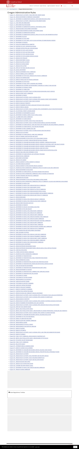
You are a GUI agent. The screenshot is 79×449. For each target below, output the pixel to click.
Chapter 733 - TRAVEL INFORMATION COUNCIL (20, 259)
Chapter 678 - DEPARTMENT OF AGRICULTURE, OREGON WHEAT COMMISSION (26, 242)
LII (7, 9)
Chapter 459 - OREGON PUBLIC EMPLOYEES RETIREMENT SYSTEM (24, 152)
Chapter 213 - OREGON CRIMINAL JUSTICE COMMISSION (22, 73)
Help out (57, 5)
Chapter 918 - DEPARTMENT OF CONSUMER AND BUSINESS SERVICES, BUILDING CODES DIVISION (31, 350)
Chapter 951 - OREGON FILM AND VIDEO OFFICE (20, 361)
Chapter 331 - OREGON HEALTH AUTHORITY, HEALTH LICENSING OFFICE (25, 97)
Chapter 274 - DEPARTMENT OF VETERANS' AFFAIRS (21, 87)
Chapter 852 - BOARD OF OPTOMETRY (18, 330)
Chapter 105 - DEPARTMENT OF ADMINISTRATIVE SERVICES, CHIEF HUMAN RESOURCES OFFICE (30, 19)
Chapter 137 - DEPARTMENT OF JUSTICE (18, 36)
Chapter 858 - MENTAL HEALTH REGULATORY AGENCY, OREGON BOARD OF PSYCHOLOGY (29, 338)
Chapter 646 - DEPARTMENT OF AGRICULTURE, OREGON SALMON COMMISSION (27, 218)
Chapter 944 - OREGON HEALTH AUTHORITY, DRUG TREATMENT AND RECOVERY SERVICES (29, 355)
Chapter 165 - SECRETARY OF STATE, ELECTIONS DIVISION (22, 52)
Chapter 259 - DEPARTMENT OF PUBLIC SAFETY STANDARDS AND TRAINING (26, 83)
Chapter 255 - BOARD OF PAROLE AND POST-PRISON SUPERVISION (24, 79)
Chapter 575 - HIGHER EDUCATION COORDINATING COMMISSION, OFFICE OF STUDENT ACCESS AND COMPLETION (34, 167)
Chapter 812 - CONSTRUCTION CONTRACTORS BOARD (21, 291)
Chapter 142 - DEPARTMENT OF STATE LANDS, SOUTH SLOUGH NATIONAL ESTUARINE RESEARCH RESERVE (32, 40)
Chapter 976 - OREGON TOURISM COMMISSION (20, 369)
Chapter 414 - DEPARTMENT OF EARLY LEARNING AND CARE (22, 128)
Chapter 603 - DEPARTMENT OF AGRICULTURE (20, 183)
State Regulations (13, 9)
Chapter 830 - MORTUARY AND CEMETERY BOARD (20, 306)
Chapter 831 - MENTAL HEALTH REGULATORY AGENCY (21, 308)
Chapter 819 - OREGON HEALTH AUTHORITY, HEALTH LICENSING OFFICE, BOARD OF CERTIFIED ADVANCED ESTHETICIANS (36, 301)
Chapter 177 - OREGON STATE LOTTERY (18, 66)
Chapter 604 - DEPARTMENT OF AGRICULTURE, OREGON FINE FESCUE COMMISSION (28, 185)
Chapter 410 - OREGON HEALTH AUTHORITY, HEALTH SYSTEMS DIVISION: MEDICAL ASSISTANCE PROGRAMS (33, 122)
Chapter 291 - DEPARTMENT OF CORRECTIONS (20, 89)
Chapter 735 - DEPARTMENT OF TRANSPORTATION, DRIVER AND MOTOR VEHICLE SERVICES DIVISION (31, 263)
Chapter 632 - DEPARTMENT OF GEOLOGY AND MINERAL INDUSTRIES (24, 207)
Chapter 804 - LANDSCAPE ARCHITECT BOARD (19, 281)
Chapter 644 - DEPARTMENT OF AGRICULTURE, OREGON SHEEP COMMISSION (26, 214)
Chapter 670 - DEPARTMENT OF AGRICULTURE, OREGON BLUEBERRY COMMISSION (27, 240)
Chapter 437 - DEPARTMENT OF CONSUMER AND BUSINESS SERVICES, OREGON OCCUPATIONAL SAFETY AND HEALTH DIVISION (37, 144)
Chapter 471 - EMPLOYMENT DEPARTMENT (19, 158)
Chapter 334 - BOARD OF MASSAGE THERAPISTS (20, 103)
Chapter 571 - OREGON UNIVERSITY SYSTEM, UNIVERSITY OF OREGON (25, 162)
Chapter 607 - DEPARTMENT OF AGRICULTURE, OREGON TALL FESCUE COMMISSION (28, 189)
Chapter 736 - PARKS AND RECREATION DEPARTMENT (21, 265)
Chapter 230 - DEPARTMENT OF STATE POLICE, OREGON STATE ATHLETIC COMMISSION (28, 75)
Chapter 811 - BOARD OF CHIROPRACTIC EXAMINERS (21, 289)
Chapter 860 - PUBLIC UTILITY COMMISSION (19, 342)
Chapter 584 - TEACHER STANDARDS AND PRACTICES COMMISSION (24, 175)
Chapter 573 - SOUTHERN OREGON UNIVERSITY (20, 163)
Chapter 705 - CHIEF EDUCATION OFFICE (18, 250)
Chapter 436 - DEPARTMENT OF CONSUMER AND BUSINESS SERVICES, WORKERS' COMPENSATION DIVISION (33, 142)
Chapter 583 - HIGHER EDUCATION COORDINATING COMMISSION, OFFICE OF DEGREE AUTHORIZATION (32, 173)
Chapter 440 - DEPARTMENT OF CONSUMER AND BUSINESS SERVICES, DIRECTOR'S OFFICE (29, 148)
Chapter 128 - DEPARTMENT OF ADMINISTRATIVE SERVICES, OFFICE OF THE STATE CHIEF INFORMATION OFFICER (34, 34)
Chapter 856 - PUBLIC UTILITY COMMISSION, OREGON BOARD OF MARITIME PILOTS (27, 336)
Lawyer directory (43, 5)
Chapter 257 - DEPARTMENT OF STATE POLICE (19, 81)
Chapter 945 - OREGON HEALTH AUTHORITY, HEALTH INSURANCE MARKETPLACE (27, 357)
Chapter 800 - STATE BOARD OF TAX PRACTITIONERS (21, 277)
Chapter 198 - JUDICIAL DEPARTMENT (18, 69)
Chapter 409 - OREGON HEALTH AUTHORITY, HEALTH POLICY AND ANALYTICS (26, 120)
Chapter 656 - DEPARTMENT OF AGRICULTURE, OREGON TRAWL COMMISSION (26, 224)
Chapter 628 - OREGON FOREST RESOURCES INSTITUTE (21, 203)
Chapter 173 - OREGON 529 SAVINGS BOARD (19, 64)
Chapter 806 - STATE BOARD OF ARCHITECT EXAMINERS (21, 283)
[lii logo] (11, 5)
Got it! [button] (75, 446)
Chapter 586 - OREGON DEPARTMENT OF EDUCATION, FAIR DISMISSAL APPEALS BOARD (28, 179)
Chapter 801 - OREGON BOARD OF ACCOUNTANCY (20, 279)
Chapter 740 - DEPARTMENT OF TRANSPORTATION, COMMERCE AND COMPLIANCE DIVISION (29, 271)
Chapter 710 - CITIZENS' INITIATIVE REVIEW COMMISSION (22, 252)
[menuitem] (31, 5)
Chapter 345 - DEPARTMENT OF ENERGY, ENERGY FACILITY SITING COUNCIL (26, 115)
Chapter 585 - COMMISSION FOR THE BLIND (19, 177)
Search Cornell (70, 2)
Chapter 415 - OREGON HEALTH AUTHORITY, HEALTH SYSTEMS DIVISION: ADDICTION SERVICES (30, 130)
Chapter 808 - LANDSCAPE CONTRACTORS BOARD (20, 285)
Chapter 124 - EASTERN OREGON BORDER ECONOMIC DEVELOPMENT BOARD (26, 30)
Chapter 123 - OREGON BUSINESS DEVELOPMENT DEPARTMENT (23, 28)
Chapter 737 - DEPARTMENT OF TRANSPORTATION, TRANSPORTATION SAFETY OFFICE (28, 267)
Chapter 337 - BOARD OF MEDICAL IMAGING (19, 107)
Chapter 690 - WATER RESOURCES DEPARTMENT (20, 244)
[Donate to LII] (61, 6)
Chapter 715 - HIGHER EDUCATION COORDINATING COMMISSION (24, 254)
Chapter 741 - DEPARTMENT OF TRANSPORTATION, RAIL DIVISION (24, 273)
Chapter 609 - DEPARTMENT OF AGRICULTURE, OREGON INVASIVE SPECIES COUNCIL (28, 191)
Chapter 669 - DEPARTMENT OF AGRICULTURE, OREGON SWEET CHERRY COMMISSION (28, 238)
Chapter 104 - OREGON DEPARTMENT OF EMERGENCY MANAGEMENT (25, 17)
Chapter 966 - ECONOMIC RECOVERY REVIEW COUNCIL (21, 365)
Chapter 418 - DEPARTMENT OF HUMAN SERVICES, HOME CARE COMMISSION (26, 134)
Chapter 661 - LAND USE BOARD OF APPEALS (19, 232)
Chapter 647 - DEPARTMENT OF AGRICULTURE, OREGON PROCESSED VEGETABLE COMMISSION (30, 220)
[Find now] (72, 6)
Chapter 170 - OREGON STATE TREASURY (18, 58)
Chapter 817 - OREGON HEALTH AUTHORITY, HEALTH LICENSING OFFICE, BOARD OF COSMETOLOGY (31, 297)
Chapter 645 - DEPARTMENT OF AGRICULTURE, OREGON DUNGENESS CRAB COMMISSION (29, 216)
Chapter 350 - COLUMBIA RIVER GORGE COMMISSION (21, 116)
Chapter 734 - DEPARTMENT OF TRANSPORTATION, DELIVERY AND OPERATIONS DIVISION (29, 261)
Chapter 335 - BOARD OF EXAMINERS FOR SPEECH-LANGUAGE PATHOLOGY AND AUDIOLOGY (30, 105)
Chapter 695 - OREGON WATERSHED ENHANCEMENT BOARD (23, 246)
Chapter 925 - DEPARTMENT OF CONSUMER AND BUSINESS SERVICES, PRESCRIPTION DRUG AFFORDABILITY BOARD (34, 352)
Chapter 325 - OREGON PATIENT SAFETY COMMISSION (21, 93)
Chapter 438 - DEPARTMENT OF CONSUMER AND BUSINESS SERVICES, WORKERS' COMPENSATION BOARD (32, 146)
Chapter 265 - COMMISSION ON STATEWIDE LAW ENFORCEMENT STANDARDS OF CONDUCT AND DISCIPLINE (33, 85)
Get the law (36, 5)
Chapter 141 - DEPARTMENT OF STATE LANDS (19, 38)
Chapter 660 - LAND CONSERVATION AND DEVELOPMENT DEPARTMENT (25, 230)
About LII (31, 5)
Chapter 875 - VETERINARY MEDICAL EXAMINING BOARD (22, 346)
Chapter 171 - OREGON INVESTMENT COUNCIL (20, 60)
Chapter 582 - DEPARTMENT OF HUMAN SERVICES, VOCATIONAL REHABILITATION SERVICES (29, 171)
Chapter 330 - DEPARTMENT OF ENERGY (18, 95)
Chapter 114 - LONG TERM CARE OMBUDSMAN (20, 22)
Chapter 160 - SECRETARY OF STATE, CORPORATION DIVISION (23, 46)
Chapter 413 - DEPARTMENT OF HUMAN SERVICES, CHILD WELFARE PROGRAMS (27, 126)
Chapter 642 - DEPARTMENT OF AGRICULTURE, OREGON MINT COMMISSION (26, 210)
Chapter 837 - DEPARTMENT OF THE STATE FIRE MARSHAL (22, 316)
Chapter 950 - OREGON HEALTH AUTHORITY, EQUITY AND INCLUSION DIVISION (27, 359)
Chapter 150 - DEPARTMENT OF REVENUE (19, 42)
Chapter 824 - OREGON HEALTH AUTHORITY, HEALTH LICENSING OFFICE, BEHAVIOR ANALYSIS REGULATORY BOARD (34, 304)
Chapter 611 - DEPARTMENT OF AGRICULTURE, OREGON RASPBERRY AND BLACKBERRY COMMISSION (31, 193)
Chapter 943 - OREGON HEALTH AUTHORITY (19, 353)
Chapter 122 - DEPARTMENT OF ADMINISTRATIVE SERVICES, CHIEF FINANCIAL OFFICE (28, 26)
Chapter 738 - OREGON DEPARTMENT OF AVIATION (21, 269)
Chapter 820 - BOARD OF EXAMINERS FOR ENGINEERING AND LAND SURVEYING (27, 303)
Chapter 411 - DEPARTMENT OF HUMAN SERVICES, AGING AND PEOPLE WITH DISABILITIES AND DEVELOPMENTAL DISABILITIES (37, 124)
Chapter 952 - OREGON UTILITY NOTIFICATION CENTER (21, 363)
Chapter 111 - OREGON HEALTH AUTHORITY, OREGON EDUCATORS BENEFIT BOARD (28, 20)
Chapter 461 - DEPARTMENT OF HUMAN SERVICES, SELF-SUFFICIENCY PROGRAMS (27, 154)
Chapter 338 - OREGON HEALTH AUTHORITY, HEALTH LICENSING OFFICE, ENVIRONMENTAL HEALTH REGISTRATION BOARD (36, 109)
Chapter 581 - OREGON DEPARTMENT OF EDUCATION (21, 169)
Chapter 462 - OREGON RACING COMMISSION (19, 156)
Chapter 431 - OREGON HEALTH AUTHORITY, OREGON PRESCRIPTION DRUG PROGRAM (28, 140)
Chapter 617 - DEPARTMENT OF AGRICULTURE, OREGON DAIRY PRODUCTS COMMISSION (29, 195)
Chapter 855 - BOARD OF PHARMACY (17, 334)
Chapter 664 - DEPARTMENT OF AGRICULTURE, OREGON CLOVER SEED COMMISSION (28, 234)
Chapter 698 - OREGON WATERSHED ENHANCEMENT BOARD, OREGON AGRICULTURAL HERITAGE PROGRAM (33, 248)
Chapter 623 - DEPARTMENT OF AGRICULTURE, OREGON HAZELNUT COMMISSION (27, 199)
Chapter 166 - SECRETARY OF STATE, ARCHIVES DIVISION (22, 54)
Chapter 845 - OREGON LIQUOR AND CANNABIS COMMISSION (23, 320)
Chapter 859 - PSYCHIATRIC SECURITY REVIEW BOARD (21, 340)
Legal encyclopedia (51, 5)
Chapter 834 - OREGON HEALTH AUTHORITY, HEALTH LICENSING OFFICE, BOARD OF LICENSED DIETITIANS (32, 312)
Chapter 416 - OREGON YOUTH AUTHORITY (19, 132)
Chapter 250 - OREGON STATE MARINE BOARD (20, 77)
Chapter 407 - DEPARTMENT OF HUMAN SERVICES (20, 118)
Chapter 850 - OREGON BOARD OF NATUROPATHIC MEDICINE (23, 326)
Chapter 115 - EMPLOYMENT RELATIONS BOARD (20, 24)
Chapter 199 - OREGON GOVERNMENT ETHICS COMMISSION (23, 71)
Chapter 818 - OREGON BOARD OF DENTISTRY (19, 299)
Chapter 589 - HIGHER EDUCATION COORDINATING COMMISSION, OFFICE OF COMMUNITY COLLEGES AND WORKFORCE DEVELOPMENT (39, 181)
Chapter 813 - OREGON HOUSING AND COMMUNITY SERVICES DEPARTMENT (26, 293)
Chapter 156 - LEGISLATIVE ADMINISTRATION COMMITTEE (22, 44)
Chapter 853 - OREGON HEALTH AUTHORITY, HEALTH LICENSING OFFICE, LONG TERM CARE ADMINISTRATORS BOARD (35, 332)
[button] (72, 5)
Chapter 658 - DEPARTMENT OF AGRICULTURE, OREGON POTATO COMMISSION (27, 228)
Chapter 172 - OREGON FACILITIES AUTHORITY (19, 62)
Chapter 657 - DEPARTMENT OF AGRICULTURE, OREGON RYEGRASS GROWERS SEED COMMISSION (31, 226)
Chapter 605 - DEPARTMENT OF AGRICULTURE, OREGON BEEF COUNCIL (25, 187)
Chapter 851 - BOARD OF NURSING (17, 328)
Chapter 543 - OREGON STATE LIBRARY (18, 160)
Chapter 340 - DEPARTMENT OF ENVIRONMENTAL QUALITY (22, 113)
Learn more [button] (37, 446)
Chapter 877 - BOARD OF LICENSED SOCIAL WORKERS (21, 348)
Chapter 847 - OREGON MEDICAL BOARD (18, 322)
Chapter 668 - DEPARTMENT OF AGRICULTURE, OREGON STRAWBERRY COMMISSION (28, 236)
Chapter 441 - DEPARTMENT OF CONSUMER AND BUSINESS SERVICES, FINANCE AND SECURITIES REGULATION (33, 150)
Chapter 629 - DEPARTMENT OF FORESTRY (19, 205)
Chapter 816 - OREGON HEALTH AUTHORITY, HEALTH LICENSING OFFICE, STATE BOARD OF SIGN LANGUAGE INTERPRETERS (36, 295)
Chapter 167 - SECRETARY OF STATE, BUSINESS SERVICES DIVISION (24, 56)
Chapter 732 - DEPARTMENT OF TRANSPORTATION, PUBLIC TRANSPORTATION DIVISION (28, 257)
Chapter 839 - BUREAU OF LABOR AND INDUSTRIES (21, 318)
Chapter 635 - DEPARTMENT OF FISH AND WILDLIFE (21, 209)
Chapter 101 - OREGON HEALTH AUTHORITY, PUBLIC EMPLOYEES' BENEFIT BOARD (27, 15)
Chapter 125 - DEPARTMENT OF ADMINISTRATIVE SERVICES (22, 32)
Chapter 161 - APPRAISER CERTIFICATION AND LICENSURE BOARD (24, 48)
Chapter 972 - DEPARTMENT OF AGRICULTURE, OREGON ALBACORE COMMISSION (27, 367)
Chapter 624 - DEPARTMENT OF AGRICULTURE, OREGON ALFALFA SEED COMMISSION (28, 201)
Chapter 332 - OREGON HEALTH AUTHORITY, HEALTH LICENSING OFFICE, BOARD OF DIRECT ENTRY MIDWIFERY (33, 99)
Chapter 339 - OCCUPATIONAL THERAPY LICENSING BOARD (22, 111)
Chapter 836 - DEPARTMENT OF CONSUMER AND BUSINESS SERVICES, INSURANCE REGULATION (30, 314)
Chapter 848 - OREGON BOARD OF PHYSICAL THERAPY (21, 324)
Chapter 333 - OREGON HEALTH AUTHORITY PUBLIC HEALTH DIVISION (25, 101)
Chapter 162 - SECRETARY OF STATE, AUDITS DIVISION (21, 50)
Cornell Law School (16, 2)
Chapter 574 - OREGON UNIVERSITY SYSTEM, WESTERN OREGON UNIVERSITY (26, 165)
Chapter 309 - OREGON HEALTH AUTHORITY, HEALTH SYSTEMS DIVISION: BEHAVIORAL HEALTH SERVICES (32, 91)
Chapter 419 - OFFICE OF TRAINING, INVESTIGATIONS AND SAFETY (24, 136)
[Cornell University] (8, 2)
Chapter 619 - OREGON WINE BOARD (18, 197)
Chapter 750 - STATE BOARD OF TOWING (18, 275)
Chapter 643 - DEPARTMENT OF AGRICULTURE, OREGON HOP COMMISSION (26, 212)
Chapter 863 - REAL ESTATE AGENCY (17, 344)
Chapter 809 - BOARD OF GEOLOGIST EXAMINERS (20, 287)
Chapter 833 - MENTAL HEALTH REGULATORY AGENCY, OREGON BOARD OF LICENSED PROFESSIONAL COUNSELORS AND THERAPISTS (38, 310)
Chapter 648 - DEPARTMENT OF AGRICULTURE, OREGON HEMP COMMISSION (26, 222)
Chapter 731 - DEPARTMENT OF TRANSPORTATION (20, 256)
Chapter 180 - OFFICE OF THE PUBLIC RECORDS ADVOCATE (22, 67)
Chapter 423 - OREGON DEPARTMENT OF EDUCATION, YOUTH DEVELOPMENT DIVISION (28, 138)
